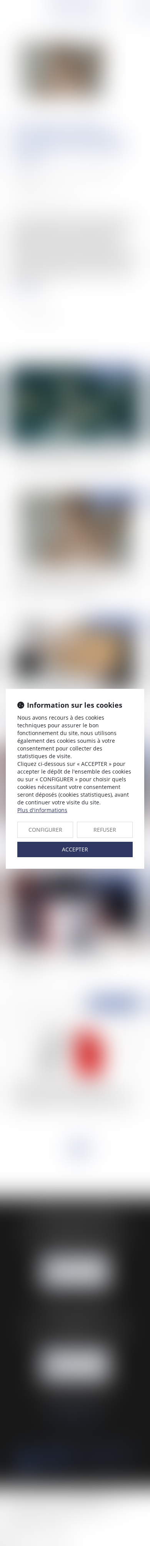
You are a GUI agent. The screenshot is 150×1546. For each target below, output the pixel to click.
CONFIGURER (45, 829)
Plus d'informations (42, 810)
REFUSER (104, 829)
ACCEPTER (75, 849)
